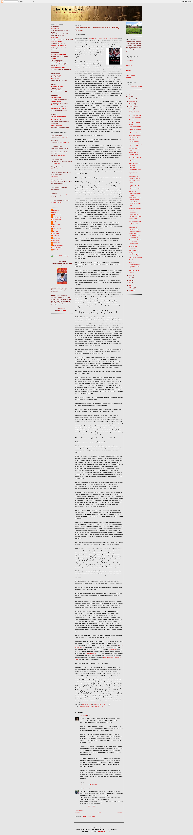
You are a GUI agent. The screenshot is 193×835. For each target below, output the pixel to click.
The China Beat (69, 9)
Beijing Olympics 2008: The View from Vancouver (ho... (135, 223)
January (131, 290)
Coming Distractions (97, 706)
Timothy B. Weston (57, 247)
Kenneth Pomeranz (57, 222)
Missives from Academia (58, 45)
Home (99, 813)
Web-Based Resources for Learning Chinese (135, 159)
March (131, 285)
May (130, 280)
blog (58, 163)
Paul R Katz (55, 231)
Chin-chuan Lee (112, 649)
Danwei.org (54, 169)
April (130, 283)
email (128, 51)
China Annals (84, 706)
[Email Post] (109, 704)
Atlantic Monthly (64, 142)
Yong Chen (55, 249)
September (132, 106)
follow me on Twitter (136, 86)
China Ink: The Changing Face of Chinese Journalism (103, 39)
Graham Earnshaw (56, 202)
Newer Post (78, 813)
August (131, 109)
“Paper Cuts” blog (65, 137)
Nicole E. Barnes (56, 229)
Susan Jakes (55, 240)
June (130, 278)
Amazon (63, 308)
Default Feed (129, 60)
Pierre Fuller (55, 235)
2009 (129, 94)
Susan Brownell (56, 238)
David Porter (55, 212)
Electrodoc (54, 182)
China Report (55, 28)
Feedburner (129, 65)
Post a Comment (79, 810)
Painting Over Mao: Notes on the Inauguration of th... (135, 187)
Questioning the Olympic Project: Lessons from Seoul (135, 229)
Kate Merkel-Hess (57, 219)
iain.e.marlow (83, 715)
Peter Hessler (55, 233)
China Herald (83, 789)
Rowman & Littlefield (63, 310)
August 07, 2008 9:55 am (88, 806)
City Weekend (61, 155)
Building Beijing (133, 218)
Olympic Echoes (133, 120)
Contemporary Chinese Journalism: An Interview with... (135, 241)
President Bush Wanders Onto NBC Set (135, 203)
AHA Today (54, 163)
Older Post (120, 813)
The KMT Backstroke (134, 122)
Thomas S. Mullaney (57, 245)
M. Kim (53, 226)
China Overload (133, 260)
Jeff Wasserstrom (56, 215)
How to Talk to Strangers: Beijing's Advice (135, 193)
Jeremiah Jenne (56, 217)
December (132, 99)
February (131, 288)
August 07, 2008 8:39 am (88, 784)
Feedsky (128, 70)
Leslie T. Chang (56, 224)
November (132, 101)
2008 (129, 96)
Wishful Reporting (134, 250)
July (130, 275)
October (131, 104)
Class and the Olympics (135, 257)
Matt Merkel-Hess (103, 832)
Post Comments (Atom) (89, 816)
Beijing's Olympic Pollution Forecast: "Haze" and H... (134, 235)
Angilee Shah (55, 210)
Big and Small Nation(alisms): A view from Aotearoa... (135, 214)
